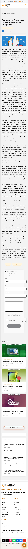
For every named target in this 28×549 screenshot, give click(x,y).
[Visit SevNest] (19, 1)
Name (6, 278)
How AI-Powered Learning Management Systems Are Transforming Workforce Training (14, 471)
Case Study (17, 514)
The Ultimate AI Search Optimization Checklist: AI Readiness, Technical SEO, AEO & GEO (14, 444)
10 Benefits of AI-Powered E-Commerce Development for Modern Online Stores (12, 451)
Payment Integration (11, 13)
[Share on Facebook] (21, 540)
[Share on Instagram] (10, 540)
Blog (5, 13)
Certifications (18, 509)
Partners (16, 502)
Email (6, 285)
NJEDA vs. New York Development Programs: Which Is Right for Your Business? (13, 458)
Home (3, 502)
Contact (4, 509)
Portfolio (16, 512)
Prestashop (8, 264)
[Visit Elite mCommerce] (23, 1)
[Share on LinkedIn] (17, 540)
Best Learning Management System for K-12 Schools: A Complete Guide (14, 464)
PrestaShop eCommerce (16, 264)
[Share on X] (3, 540)
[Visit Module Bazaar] (5, 1)
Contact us (13, 427)
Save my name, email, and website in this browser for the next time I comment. (14, 315)
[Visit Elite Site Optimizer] (10, 1)
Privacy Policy (10, 546)
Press (15, 507)
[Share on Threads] (7, 540)
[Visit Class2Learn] (15, 1)
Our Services (5, 512)
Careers (16, 505)
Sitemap (4, 507)
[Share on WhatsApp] (14, 540)
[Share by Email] (24, 540)
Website (7, 292)
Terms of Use (18, 546)
